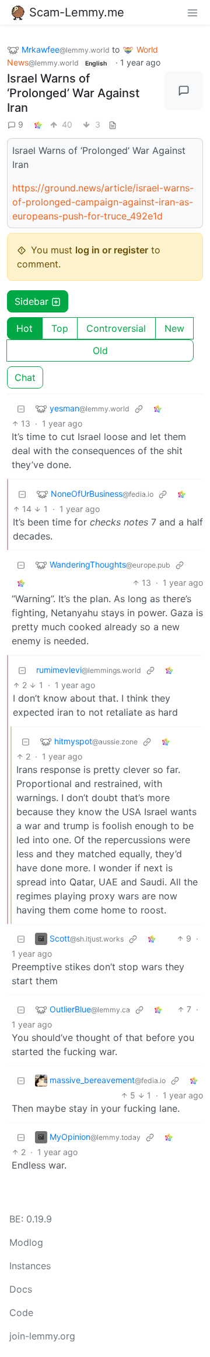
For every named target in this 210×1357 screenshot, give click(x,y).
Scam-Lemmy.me (76, 12)
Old (100, 350)
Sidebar (31, 301)
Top (59, 328)
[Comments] (183, 90)
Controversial (116, 328)
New (174, 328)
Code (21, 1312)
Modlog (26, 1242)
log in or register (111, 250)
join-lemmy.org (42, 1336)
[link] (38, 124)
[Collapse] (21, 408)
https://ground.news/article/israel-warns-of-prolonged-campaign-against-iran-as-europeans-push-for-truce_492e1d (103, 202)
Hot (24, 328)
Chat (25, 377)
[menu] (192, 12)
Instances (30, 1266)
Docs (20, 1289)
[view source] (112, 124)
